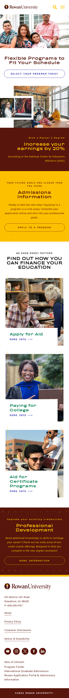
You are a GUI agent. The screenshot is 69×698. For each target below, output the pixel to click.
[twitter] (25, 651)
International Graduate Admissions (26, 671)
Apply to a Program (34, 227)
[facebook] (33, 651)
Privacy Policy (12, 621)
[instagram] (16, 651)
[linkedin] (42, 651)
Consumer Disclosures (17, 630)
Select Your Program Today (34, 73)
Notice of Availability (16, 638)
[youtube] (7, 651)
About (8, 612)
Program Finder (14, 667)
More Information (34, 560)
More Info (18, 339)
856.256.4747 (14, 605)
